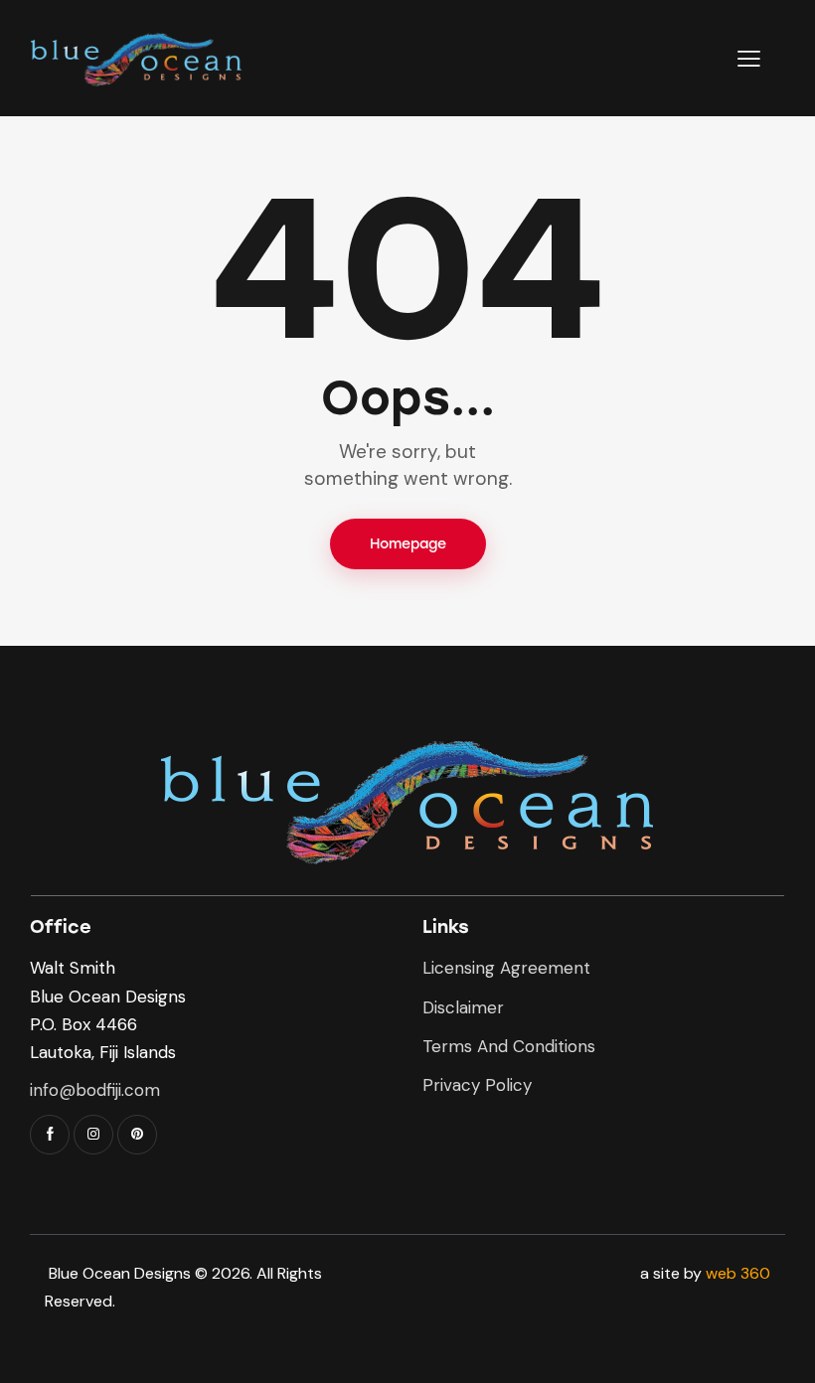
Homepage (408, 544)
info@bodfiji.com (95, 1090)
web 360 (738, 1273)
